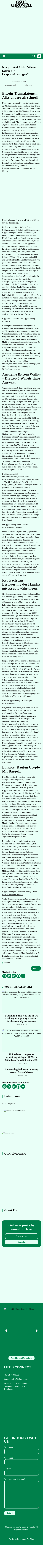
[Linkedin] (14, 976)
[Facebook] (18, 976)
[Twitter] (39, 56)
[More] (23, 976)
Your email (8, 1458)
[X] (9, 976)
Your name (8, 1447)
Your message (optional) (14, 1479)
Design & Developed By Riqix (21, 1539)
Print (35, 968)
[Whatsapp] (4, 976)
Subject (7, 1468)
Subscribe (22, 1242)
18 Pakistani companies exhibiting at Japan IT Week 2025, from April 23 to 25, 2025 (21, 1057)
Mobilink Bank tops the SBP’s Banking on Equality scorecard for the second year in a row (21, 1018)
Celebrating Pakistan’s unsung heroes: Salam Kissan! (21, 1071)
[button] (4, 56)
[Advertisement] (21, 30)
